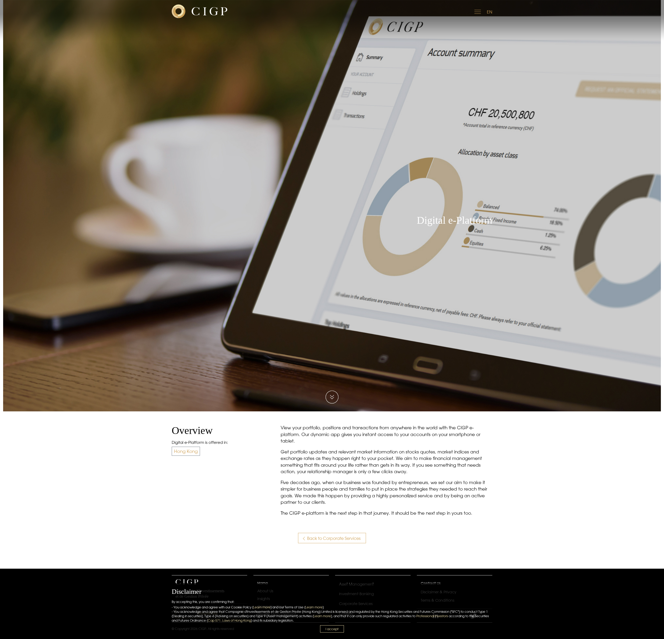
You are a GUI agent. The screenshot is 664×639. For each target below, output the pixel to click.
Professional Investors (432, 616)
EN (489, 12)
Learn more (262, 607)
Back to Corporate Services (333, 538)
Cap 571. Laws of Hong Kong (229, 620)
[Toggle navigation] (478, 11)
